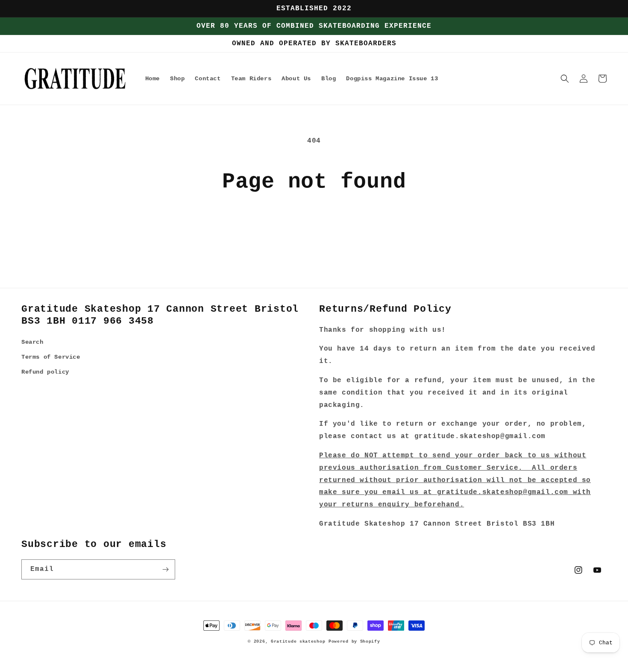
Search (32, 342)
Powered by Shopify (354, 641)
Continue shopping (314, 226)
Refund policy (45, 372)
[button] (564, 78)
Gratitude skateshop (298, 641)
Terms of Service (50, 357)
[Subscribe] (165, 569)
